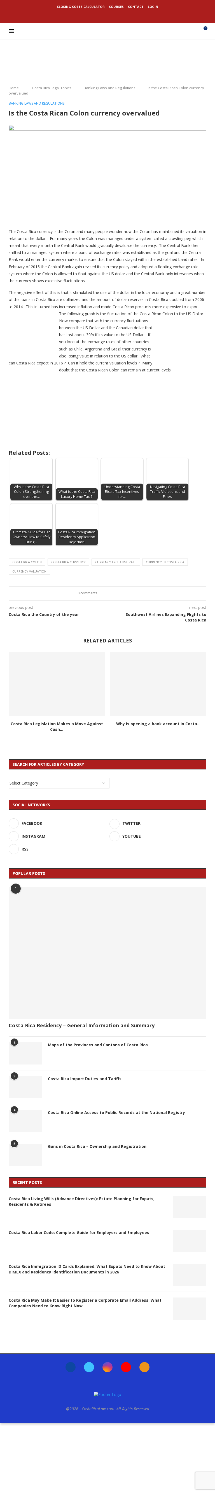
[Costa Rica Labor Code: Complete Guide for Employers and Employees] (189, 1241)
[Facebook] (92, 14)
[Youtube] (115, 14)
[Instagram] (107, 14)
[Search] (194, 31)
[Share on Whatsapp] (126, 593)
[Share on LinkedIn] (121, 593)
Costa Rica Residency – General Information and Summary (82, 1025)
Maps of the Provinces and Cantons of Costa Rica (98, 1044)
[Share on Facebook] (111, 593)
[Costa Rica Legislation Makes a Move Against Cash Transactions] (57, 684)
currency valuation (29, 571)
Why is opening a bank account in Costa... (158, 723)
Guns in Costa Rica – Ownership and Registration (97, 1146)
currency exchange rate (115, 562)
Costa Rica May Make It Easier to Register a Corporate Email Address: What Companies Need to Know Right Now (85, 1302)
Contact (136, 6)
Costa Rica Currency (68, 562)
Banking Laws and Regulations (109, 87)
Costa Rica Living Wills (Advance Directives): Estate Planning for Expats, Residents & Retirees (82, 1201)
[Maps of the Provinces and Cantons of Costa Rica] (25, 1053)
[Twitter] (100, 14)
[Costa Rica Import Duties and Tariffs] (25, 1087)
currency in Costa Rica (165, 562)
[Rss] (122, 14)
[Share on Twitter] (116, 593)
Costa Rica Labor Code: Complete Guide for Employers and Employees (79, 1232)
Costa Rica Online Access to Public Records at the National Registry (116, 1112)
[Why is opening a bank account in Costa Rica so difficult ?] (158, 684)
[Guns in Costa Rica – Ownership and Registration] (25, 1155)
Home (14, 87)
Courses (116, 6)
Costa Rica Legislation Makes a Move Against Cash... (57, 726)
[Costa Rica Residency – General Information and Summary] (107, 953)
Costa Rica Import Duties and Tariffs (84, 1078)
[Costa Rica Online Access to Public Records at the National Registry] (25, 1121)
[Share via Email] (137, 593)
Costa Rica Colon (27, 562)
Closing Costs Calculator (81, 6)
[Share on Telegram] (132, 593)
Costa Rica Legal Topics (51, 87)
